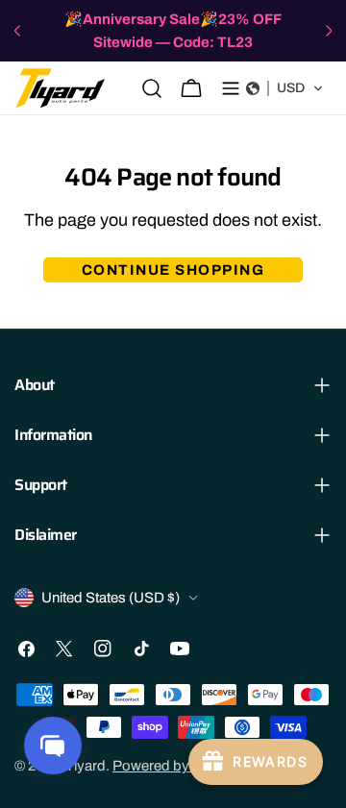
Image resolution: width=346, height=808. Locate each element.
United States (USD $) (110, 597)
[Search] (152, 88)
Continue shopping (173, 270)
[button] (285, 88)
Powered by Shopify (176, 765)
